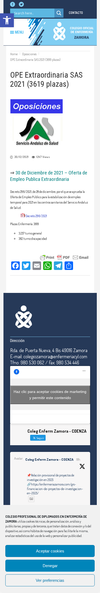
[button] (7, 20)
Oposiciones (29, 54)
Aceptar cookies (50, 551)
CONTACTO (76, 13)
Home (14, 54)
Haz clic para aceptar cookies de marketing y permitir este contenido (50, 394)
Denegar (50, 565)
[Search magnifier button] (58, 13)
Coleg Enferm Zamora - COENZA (49, 459)
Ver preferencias (50, 580)
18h (78, 459)
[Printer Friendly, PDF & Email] (64, 256)
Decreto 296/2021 (36, 216)
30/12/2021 (21, 157)
